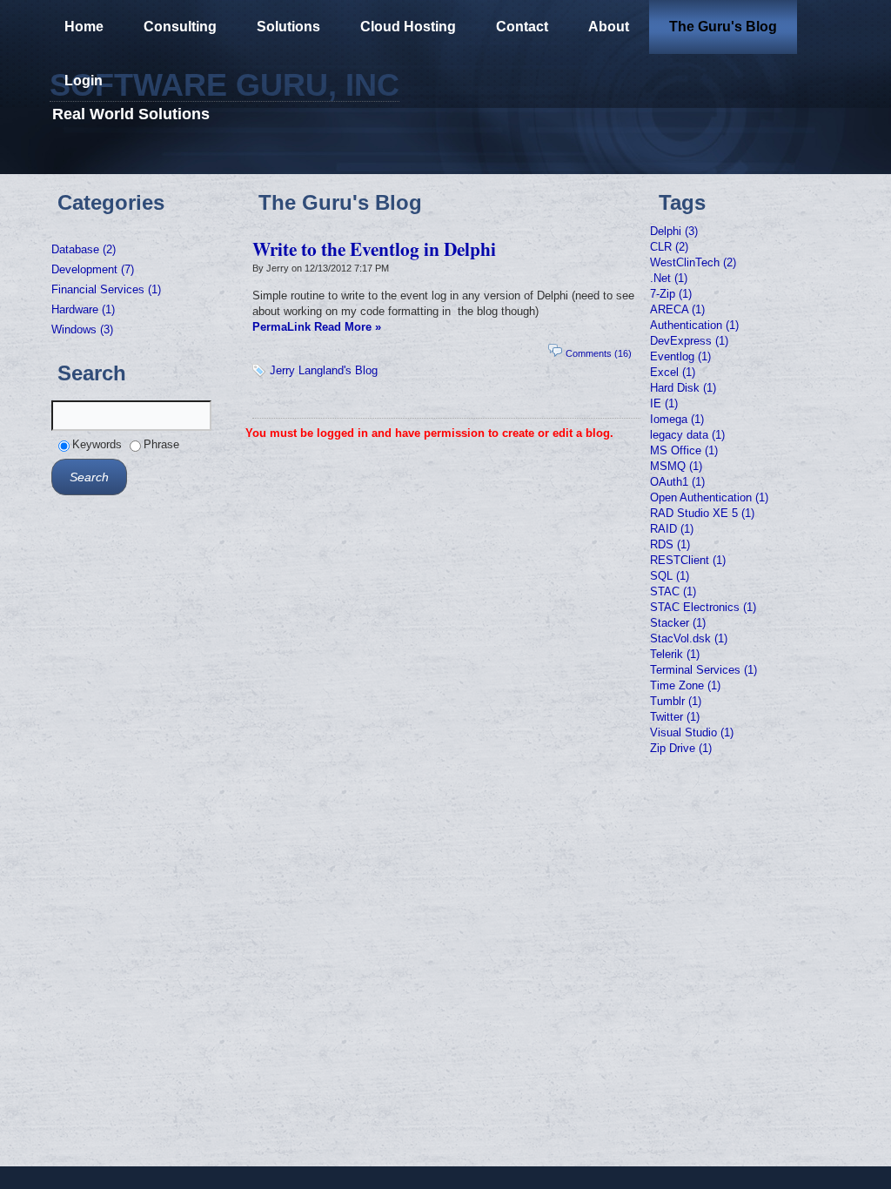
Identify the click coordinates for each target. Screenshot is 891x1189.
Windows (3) (82, 329)
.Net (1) (668, 278)
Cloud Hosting (408, 26)
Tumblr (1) (675, 701)
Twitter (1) (675, 716)
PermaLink (281, 326)
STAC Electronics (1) (703, 607)
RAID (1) (671, 528)
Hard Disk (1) (683, 387)
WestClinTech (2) (693, 262)
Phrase (161, 444)
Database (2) (83, 249)
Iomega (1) (677, 419)
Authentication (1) (694, 325)
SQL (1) (669, 575)
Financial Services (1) (106, 289)
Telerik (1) (675, 654)
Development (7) (92, 269)
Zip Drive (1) (681, 748)
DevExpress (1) (689, 340)
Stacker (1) (678, 622)
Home (84, 26)
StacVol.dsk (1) (688, 638)
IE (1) (664, 403)
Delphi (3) (674, 231)
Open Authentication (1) (709, 497)
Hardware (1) (83, 309)
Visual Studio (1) (692, 732)
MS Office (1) (684, 450)
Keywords (97, 444)
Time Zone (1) (685, 685)
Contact (522, 26)
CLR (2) (669, 246)
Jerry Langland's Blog (324, 370)
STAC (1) (673, 591)
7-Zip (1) (671, 293)
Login (83, 80)
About (608, 26)
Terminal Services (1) (703, 669)
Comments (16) (599, 353)
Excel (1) (672, 372)
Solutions (288, 26)
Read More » (347, 326)
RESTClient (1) (688, 560)
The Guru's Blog (723, 26)
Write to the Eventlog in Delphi (374, 248)
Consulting (180, 26)
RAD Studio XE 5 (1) (702, 513)
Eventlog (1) (680, 356)
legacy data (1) (687, 434)
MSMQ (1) (676, 466)
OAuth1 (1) (677, 481)
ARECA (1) (677, 309)
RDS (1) (670, 544)
